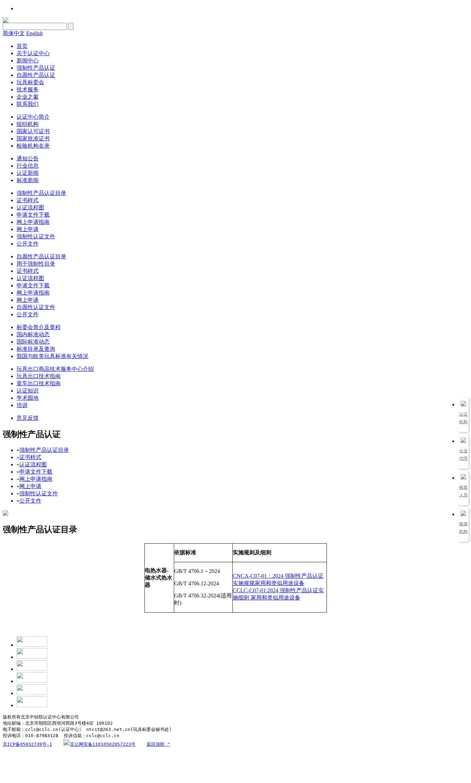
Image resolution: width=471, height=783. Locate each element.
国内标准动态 (33, 334)
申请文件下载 (33, 215)
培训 (22, 405)
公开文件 (28, 244)
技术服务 (28, 89)
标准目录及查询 (36, 349)
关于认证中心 (33, 53)
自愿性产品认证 (36, 75)
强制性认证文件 (36, 236)
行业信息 (28, 166)
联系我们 (28, 104)
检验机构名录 (33, 146)
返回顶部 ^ (158, 744)
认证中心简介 (33, 117)
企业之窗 (28, 97)
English (34, 33)
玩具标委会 (30, 82)
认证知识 (28, 391)
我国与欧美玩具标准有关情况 (52, 356)
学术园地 (28, 398)
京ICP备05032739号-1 (27, 744)
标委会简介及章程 (39, 327)
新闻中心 (28, 60)
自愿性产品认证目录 (41, 256)
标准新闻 (28, 180)
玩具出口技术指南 (39, 376)
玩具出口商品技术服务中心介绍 (55, 369)
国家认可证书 (33, 131)
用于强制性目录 (36, 264)
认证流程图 (30, 207)
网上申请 (28, 229)
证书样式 (28, 200)
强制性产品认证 (36, 68)
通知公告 (28, 158)
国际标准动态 (33, 342)
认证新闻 (28, 173)
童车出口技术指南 (39, 383)
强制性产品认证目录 (41, 193)
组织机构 (28, 124)
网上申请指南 (33, 222)
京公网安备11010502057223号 (103, 744)
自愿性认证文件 (36, 307)
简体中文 (14, 33)
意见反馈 (28, 418)
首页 (22, 46)
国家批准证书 (33, 138)
